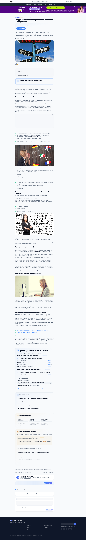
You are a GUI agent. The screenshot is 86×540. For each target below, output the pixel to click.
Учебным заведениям (47, 523)
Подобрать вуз (20, 28)
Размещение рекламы (48, 525)
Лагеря (50, 4)
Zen (71, 528)
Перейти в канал (47, 483)
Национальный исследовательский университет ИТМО (28, 333)
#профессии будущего (19, 469)
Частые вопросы (21, 72)
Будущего (26, 14)
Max (68, 528)
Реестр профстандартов (30, 463)
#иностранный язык (47, 469)
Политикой (73, 526)
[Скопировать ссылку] (30, 472)
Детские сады (28, 4)
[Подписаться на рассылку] (75, 524)
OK (25, 472)
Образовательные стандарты (23, 75)
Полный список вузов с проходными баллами (26, 388)
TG (23, 472)
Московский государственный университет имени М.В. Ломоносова (30, 328)
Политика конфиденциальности (27, 535)
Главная (17, 14)
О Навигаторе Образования (48, 522)
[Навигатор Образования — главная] (11, 2)
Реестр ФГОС (23, 463)
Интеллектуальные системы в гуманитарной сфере (29, 369)
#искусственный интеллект (38, 469)
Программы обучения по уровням (44, 388)
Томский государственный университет (25, 335)
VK (21, 472)
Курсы (55, 4)
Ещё (59, 4)
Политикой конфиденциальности (27, 507)
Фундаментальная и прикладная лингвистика (27, 355)
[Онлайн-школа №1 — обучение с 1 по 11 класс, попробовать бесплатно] (43, 9)
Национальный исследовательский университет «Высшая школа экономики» (32, 330)
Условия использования (36, 535)
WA (27, 472)
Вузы (45, 4)
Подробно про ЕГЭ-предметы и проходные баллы (26, 461)
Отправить (50, 509)
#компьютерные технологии (28, 469)
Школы (34, 4)
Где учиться (20, 71)
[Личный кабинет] (75, 2)
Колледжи (40, 4)
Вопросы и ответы (47, 527)
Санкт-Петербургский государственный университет (28, 332)
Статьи (21, 14)
